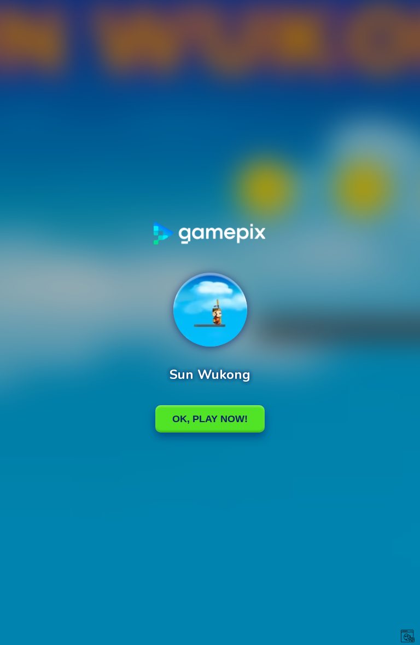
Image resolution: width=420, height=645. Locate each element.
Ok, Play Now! (210, 418)
